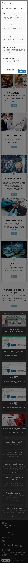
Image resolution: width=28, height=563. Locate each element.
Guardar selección (20, 69)
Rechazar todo (10, 69)
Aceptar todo (22, 71)
